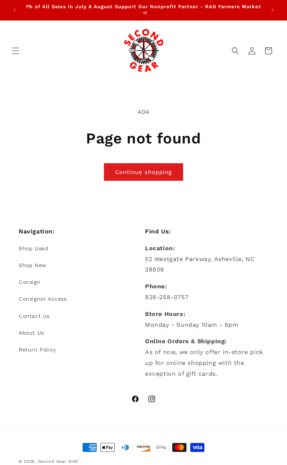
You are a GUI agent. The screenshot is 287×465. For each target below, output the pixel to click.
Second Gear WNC (58, 461)
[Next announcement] (272, 10)
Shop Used (33, 248)
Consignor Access (43, 299)
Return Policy (37, 350)
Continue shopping (143, 172)
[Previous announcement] (14, 10)
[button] (15, 51)
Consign (29, 282)
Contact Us (34, 316)
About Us (31, 333)
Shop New (33, 265)
